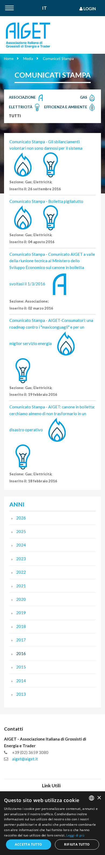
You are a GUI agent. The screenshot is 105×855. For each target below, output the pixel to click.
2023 (21, 558)
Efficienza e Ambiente (66, 107)
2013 (21, 694)
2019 (21, 612)
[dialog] (52, 823)
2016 (21, 653)
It (44, 8)
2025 (21, 531)
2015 (21, 666)
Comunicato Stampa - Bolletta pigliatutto (46, 201)
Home (8, 58)
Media (28, 58)
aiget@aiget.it (25, 758)
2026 (21, 517)
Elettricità (21, 107)
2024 (21, 545)
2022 (21, 572)
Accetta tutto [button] (28, 844)
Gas (84, 97)
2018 (21, 626)
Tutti (15, 116)
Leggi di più (75, 835)
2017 (21, 639)
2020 (21, 599)
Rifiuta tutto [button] (77, 844)
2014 (21, 680)
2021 (21, 585)
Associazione (23, 97)
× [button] (99, 798)
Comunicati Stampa (58, 58)
